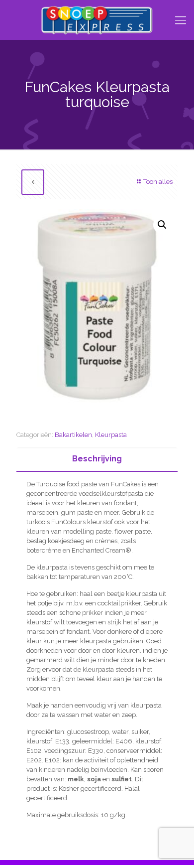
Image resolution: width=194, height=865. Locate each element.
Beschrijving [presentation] (97, 458)
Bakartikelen (73, 434)
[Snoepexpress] (97, 20)
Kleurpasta (111, 434)
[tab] (97, 459)
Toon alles (158, 181)
